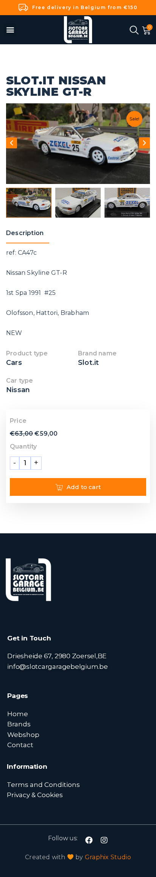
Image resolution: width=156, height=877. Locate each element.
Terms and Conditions (43, 784)
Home (17, 714)
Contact (20, 745)
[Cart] (146, 31)
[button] (10, 29)
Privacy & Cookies (35, 795)
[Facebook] (89, 840)
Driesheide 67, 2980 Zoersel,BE (56, 656)
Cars (14, 362)
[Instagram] (104, 840)
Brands (19, 724)
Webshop (23, 734)
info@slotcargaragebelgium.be (57, 666)
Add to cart (84, 487)
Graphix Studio (108, 857)
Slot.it (88, 362)
